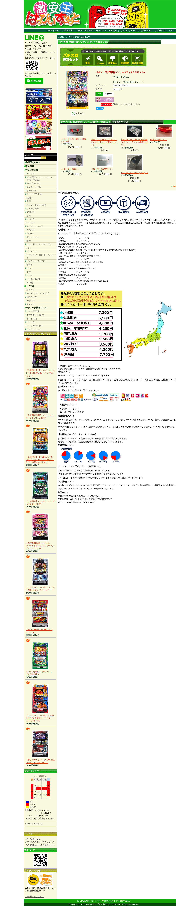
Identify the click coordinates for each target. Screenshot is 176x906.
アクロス (31, 174)
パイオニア (32, 251)
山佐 (29, 272)
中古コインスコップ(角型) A (134, 173)
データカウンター (35, 326)
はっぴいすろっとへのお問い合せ (135, 30)
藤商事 (30, 265)
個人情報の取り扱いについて (90, 901)
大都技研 (31, 230)
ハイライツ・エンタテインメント (41, 256)
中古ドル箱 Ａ (158, 139)
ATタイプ (31, 301)
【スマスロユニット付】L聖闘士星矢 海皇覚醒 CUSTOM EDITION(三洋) (40, 718)
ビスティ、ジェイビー (37, 261)
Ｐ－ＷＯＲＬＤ (33, 839)
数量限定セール (33, 162)
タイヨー (31, 223)
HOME (61, 37)
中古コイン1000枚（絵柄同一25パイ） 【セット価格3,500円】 (134, 142)
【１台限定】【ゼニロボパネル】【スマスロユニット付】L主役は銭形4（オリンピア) (40, 459)
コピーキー (32, 322)
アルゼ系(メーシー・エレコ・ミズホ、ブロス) (41, 178)
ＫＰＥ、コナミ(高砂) (36, 205)
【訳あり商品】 (34, 279)
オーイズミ (32, 191)
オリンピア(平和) (34, 194)
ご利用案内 (67, 30)
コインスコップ (34, 329)
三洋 (29, 216)
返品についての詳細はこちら (126, 104)
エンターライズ (34, 187)
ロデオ (30, 275)
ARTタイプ (32, 297)
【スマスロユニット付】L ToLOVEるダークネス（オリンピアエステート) (40, 545)
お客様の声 (160, 30)
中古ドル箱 (32, 319)
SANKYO (31, 212)
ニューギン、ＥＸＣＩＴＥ (39, 244)
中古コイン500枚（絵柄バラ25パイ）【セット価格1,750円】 (104, 142)
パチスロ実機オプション (37, 307)
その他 (30, 283)
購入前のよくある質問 (106, 30)
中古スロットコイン (36, 315)
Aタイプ (30, 290)
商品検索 (28, 155)
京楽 (29, 201)
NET (29, 248)
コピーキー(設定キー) (102, 169)
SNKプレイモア (34, 183)
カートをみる (52, 30)
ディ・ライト (33, 237)
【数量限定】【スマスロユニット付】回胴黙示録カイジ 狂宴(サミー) (40, 373)
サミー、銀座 (33, 208)
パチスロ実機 (32, 170)
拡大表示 (80, 113)
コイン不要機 (33, 311)
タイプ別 (30, 286)
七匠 (29, 241)
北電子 (30, 198)
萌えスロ (30, 166)
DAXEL (30, 233)
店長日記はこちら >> (34, 896)
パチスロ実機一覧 (84, 30)
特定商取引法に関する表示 (117, 901)
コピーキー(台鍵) (70, 169)
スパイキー (32, 219)
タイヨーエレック (35, 226)
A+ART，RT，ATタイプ (38, 293)
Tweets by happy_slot (34, 823)
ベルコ (30, 268)
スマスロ (31, 304)
